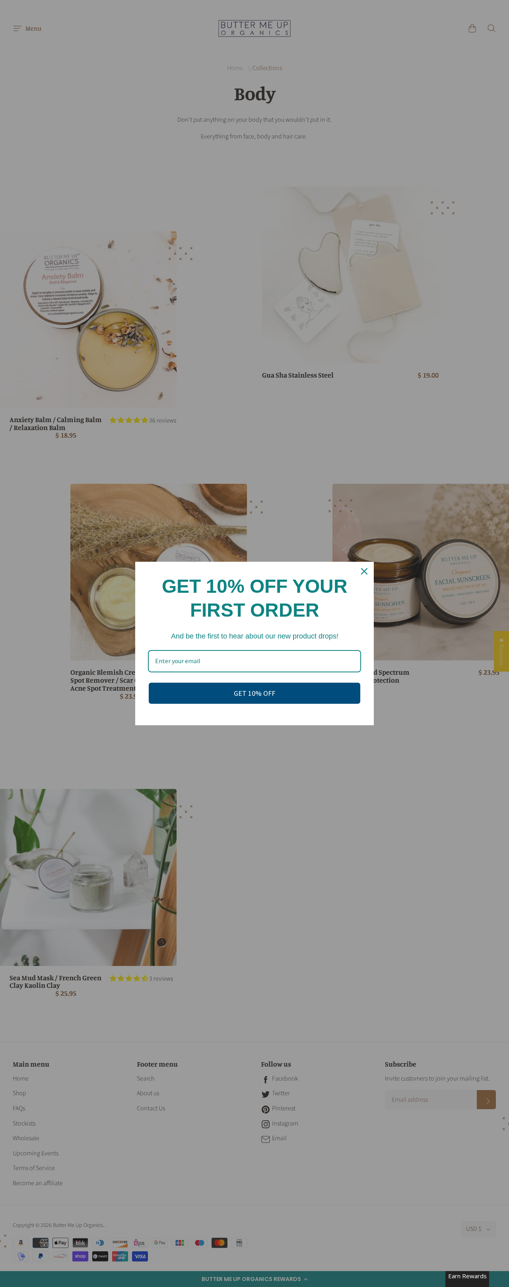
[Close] (364, 571)
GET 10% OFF (254, 693)
